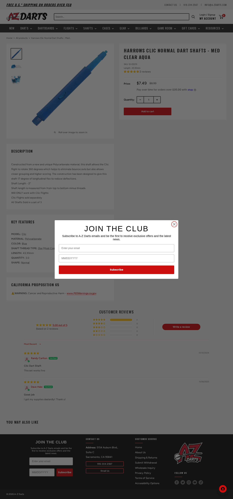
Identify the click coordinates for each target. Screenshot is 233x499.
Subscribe (116, 270)
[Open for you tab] (223, 489)
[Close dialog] (174, 224)
